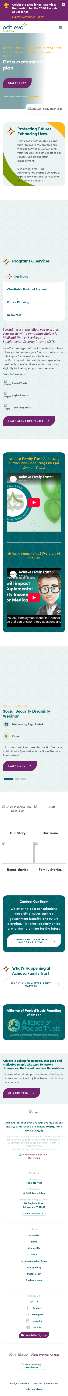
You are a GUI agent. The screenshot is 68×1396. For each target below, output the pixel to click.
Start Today (17, 82)
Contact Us (34, 1247)
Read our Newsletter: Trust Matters (31, 985)
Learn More (16, 765)
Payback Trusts (20, 395)
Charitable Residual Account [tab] (27, 289)
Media (34, 1254)
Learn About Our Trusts (25, 420)
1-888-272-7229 (34, 1182)
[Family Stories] (50, 859)
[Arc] (12, 1354)
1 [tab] (8, 779)
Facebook (37, 1308)
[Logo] (16, 27)
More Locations (32, 1213)
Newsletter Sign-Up (36, 1335)
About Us (34, 1235)
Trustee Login (34, 1273)
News (34, 1241)
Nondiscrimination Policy (34, 1260)
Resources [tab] (14, 315)
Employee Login (34, 1279)
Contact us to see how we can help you (31, 941)
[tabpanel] (31, 11)
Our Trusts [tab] (21, 276)
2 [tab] (17, 779)
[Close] (63, 5)
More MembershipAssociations (32, 1365)
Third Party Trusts (22, 407)
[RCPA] (23, 1354)
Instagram (37, 1314)
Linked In (37, 1320)
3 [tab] (23, 779)
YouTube (37, 1327)
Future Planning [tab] (18, 302)
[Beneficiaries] (18, 859)
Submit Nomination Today (28, 17)
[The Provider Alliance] (45, 1354)
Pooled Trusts (19, 382)
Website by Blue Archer (46, 1383)
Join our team (18, 1092)
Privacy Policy (34, 1267)
